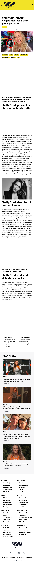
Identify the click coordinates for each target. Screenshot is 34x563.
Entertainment (24, 54)
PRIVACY (12, 557)
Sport (11, 54)
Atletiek (16, 54)
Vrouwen (13, 57)
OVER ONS (29, 557)
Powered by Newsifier (17, 560)
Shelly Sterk (5, 54)
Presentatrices (5, 57)
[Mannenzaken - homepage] (9, 5)
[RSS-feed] (24, 553)
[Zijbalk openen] (2, 5)
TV (18, 57)
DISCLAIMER (20, 557)
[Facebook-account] (15, 553)
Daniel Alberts (9, 29)
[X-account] (10, 553)
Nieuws (4, 26)
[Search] (32, 5)
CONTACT (5, 557)
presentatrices (6, 290)
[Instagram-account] (19, 553)
